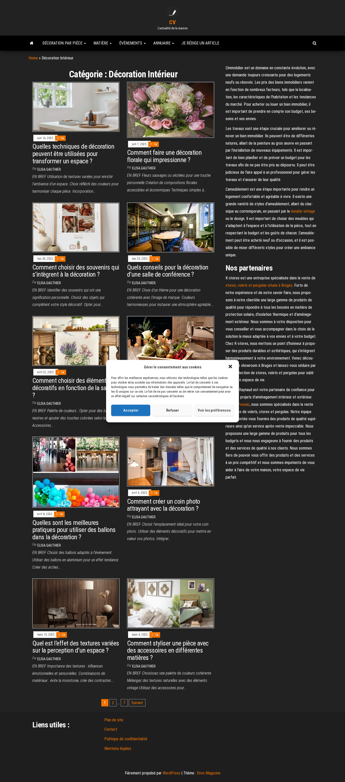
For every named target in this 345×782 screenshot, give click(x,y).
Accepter (130, 410)
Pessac (244, 404)
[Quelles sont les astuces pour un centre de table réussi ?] (170, 340)
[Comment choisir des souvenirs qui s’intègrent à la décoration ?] (75, 227)
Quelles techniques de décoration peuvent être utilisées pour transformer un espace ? (73, 154)
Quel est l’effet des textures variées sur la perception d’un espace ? (75, 646)
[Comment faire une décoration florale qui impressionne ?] (170, 109)
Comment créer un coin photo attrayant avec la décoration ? (163, 505)
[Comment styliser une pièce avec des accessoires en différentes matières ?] (170, 603)
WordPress (171, 773)
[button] (231, 367)
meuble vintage (303, 211)
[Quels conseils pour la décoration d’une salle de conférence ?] (170, 227)
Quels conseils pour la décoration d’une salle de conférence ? (167, 270)
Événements (131, 43)
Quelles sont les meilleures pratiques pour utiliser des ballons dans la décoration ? (74, 530)
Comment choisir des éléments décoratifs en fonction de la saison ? (74, 388)
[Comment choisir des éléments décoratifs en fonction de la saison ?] (75, 340)
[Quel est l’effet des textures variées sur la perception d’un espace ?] (75, 603)
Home (33, 58)
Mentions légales (117, 748)
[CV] (32, 43)
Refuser (172, 410)
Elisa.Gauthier (49, 169)
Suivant (137, 702)
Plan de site (113, 720)
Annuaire (162, 43)
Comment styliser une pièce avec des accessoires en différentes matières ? (168, 650)
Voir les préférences (214, 410)
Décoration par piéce (62, 43)
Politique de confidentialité (125, 738)
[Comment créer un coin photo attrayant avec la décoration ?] (170, 461)
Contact (110, 729)
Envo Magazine (208, 773)
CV (172, 22)
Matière (101, 43)
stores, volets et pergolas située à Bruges (259, 285)
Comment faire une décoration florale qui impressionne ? (164, 156)
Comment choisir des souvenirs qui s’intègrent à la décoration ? (75, 270)
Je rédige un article (200, 43)
